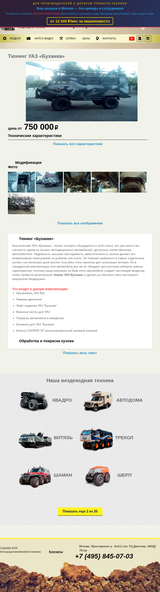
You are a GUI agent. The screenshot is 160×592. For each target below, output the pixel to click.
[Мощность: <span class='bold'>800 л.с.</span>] (74, 441)
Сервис (71, 38)
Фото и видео (44, 38)
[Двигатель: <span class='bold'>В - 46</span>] (57, 441)
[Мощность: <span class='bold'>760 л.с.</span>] (74, 478)
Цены (86, 38)
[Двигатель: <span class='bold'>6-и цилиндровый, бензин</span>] (120, 403)
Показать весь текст (80, 353)
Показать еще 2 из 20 (80, 511)
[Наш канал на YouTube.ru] (132, 40)
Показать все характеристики (77, 144)
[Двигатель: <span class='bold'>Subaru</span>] (56, 403)
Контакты (109, 38)
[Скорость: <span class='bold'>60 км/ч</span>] (66, 478)
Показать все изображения (80, 223)
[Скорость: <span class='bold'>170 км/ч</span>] (128, 403)
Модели (15, 38)
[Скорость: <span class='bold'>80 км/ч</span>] (64, 403)
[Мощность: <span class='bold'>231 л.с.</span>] (137, 403)
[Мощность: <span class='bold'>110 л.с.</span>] (73, 403)
